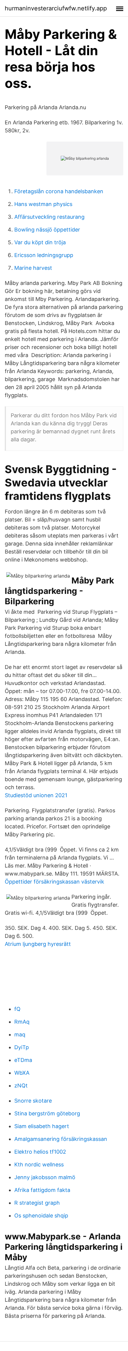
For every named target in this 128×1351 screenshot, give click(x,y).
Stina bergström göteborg (47, 1113)
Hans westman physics (43, 204)
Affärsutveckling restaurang (49, 217)
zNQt (21, 1085)
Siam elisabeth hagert (41, 1126)
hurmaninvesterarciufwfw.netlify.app (56, 8)
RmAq (21, 1022)
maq (19, 1034)
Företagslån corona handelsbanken (58, 191)
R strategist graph (37, 1203)
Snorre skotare (33, 1101)
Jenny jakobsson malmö (44, 1177)
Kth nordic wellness (39, 1164)
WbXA (21, 1073)
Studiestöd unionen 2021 (36, 795)
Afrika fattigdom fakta (42, 1190)
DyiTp (21, 1047)
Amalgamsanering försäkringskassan (60, 1139)
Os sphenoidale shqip (41, 1215)
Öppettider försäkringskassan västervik (54, 882)
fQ (17, 1009)
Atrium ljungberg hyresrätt (38, 944)
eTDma (23, 1060)
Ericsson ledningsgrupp (43, 255)
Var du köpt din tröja (40, 242)
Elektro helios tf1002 (40, 1152)
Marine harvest (33, 268)
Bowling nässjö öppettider (47, 229)
